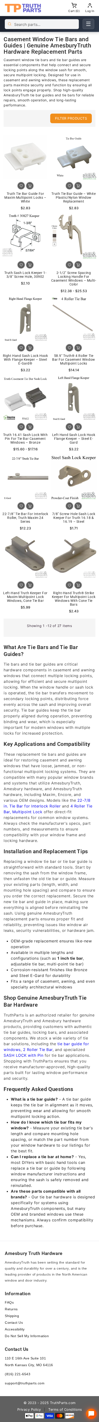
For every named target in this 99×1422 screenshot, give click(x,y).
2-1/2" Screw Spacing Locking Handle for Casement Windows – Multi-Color (73, 278)
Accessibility (15, 1329)
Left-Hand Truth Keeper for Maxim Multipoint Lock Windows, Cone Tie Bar (25, 597)
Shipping (12, 1316)
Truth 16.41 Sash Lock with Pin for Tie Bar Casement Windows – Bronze (25, 438)
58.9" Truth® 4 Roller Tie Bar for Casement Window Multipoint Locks (73, 359)
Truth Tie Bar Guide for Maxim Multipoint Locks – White (25, 197)
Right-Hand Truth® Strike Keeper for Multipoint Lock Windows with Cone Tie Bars (74, 598)
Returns (11, 1309)
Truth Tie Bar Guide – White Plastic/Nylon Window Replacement (73, 197)
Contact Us (14, 1322)
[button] (61, 118)
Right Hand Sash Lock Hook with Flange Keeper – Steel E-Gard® (25, 359)
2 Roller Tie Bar (38, 1049)
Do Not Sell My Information (27, 1336)
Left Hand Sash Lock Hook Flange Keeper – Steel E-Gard (73, 438)
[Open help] (91, 1414)
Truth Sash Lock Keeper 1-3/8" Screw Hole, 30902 (25, 275)
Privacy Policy (29, 1409)
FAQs (9, 1302)
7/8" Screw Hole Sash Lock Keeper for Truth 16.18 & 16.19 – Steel (73, 517)
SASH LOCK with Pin (23, 1055)
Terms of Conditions (65, 1409)
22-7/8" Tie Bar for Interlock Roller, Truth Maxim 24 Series (25, 517)
